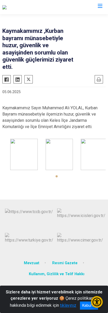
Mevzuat (31, 263)
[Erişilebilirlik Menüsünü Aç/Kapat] (97, 302)
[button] (57, 176)
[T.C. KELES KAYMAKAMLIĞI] (27, 7)
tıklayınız (68, 305)
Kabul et (89, 305)
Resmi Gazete (65, 263)
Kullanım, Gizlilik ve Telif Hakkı (56, 274)
